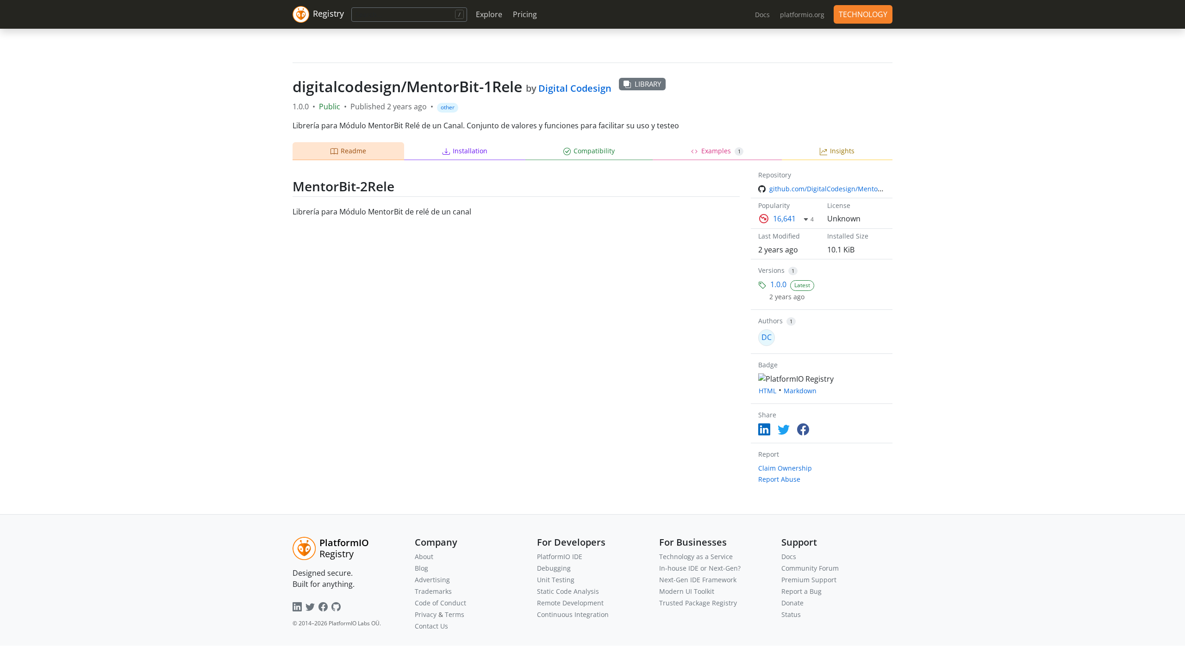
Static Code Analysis (568, 591)
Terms (454, 614)
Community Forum (810, 568)
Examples (721, 150)
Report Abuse (779, 479)
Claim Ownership (785, 468)
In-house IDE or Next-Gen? (700, 568)
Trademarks (433, 591)
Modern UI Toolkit (686, 591)
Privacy (426, 614)
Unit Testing (555, 579)
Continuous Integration (573, 614)
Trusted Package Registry (698, 602)
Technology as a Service (696, 556)
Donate (792, 602)
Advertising (432, 579)
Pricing (525, 14)
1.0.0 (778, 284)
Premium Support (808, 579)
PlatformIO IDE (559, 556)
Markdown (800, 390)
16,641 (784, 219)
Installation (470, 150)
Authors (770, 320)
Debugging (554, 568)
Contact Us (431, 626)
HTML (767, 390)
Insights (842, 150)
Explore (489, 14)
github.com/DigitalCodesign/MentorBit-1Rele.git (843, 188)
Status (791, 614)
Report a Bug (801, 591)
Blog (421, 568)
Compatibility (594, 150)
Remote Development (570, 602)
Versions (771, 270)
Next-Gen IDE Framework (697, 579)
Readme (353, 150)
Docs (788, 556)
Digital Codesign (574, 88)
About (424, 556)
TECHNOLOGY (863, 14)
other (448, 107)
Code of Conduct (440, 602)
